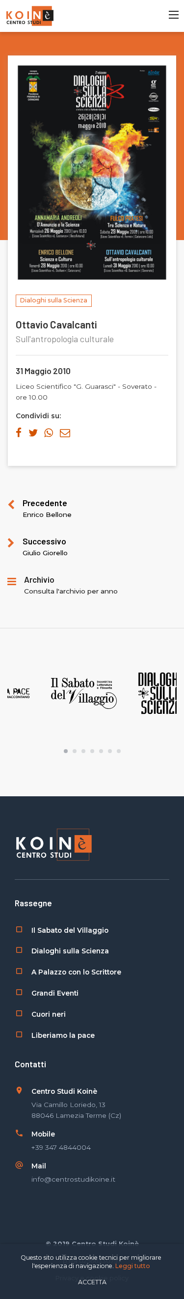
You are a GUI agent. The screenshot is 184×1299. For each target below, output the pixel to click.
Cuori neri (48, 1014)
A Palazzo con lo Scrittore (76, 972)
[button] (65, 751)
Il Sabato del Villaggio (69, 930)
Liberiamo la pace (63, 1035)
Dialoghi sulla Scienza (70, 951)
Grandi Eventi (55, 993)
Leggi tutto (132, 1266)
